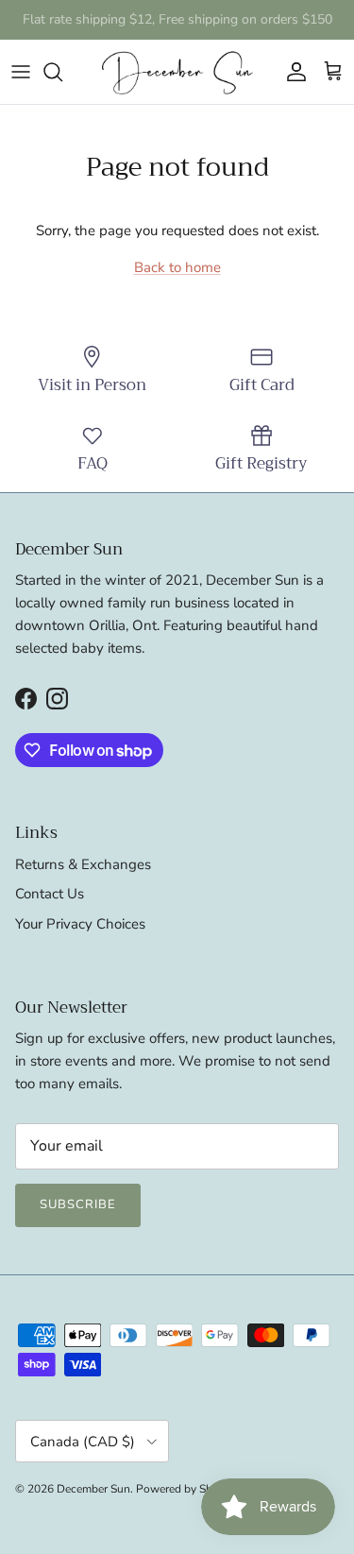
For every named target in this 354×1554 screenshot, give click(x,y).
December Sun (93, 1488)
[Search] (62, 72)
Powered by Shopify (187, 1488)
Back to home (177, 267)
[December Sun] (177, 71)
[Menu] (21, 72)
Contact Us (49, 893)
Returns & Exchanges (83, 864)
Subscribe (78, 1204)
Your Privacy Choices (80, 923)
